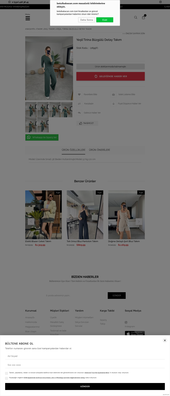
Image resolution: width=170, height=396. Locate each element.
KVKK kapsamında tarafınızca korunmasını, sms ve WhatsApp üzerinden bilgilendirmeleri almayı (54, 378)
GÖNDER (85, 386)
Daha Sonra (86, 19)
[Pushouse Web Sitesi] (166, 394)
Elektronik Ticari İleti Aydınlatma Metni (97, 373)
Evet (104, 19)
